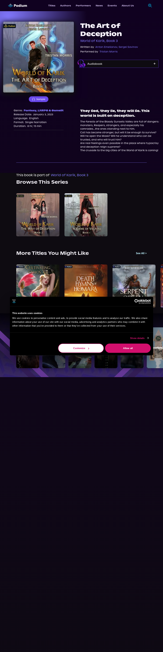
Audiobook (94, 63)
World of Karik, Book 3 (99, 41)
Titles (51, 5)
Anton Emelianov (106, 46)
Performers (83, 5)
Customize (79, 348)
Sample (40, 99)
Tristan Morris (108, 51)
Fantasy (30, 110)
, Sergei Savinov (127, 46)
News (99, 5)
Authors (65, 5)
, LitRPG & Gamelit (50, 110)
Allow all (128, 348)
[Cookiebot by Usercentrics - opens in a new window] (137, 301)
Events (112, 5)
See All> (141, 253)
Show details (137, 338)
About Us (128, 5)
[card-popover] (37, 214)
